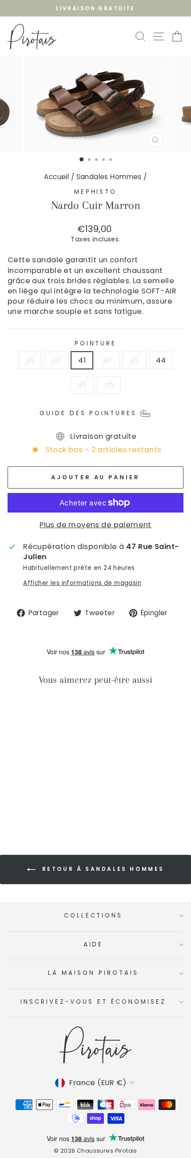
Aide (93, 944)
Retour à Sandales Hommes (101, 869)
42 (107, 360)
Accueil (56, 176)
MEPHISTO (95, 192)
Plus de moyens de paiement (95, 525)
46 (109, 385)
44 (161, 360)
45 (82, 385)
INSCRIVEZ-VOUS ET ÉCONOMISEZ (93, 1002)
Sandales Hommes (109, 176)
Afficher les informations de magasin (82, 583)
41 (82, 360)
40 (56, 360)
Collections (93, 915)
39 (30, 360)
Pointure (96, 344)
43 (134, 360)
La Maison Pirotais (93, 973)
